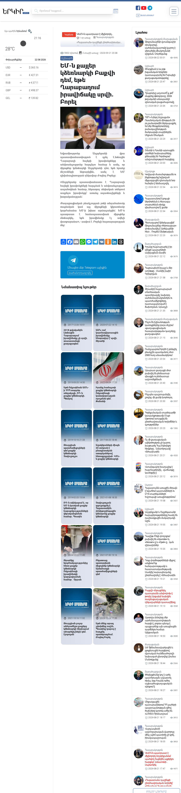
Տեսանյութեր (147, 15)
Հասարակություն (105, 37)
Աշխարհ (66, 58)
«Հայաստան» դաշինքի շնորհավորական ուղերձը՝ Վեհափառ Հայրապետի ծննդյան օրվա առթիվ (99, 34)
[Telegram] (150, 7)
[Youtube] (143, 7)
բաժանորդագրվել (80, 272)
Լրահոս (141, 32)
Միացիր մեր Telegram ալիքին (87, 267)
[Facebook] (138, 7)
